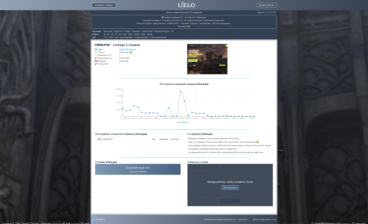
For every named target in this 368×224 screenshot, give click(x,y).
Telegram (100, 219)
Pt (275, 12)
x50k (143, 34)
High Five (118, 31)
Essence (136, 31)
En (270, 12)
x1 (104, 34)
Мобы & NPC (173, 23)
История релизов (193, 20)
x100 (130, 34)
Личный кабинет (266, 5)
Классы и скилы (144, 23)
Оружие (185, 23)
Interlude (108, 31)
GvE (116, 37)
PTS (105, 37)
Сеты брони (204, 23)
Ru (261, 12)
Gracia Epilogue (161, 31)
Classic (127, 31)
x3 (108, 34)
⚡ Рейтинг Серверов (195, 17)
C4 (172, 31)
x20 (153, 139)
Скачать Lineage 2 (152, 20)
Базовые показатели (213, 20)
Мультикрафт (126, 37)
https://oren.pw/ (127, 49)
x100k (149, 34)
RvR (111, 37)
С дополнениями (158, 37)
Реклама (184, 26)
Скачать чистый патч (172, 20)
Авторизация (230, 187)
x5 (112, 34)
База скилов (159, 23)
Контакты (242, 219)
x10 (119, 34)
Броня (194, 23)
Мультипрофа (141, 37)
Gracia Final (147, 31)
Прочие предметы (221, 23)
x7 (116, 34)
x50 (124, 34)
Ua (265, 12)
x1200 (136, 34)
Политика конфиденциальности (219, 219)
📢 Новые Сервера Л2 (172, 17)
